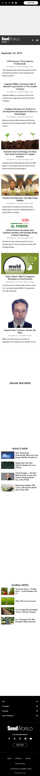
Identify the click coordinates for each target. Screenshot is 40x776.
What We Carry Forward (25, 601)
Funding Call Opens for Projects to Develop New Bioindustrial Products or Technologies (20, 111)
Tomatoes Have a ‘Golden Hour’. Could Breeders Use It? (26, 591)
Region (4, 41)
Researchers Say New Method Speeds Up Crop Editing (25, 465)
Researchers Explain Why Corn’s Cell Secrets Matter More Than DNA (26, 487)
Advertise (18, 758)
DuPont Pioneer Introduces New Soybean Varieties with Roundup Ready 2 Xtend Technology (20, 233)
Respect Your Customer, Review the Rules (20, 331)
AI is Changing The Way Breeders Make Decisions (25, 620)
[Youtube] (16, 2)
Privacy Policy (20, 763)
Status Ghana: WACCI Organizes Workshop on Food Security (20, 277)
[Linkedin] (12, 2)
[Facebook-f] (2, 2)
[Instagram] (9, 2)
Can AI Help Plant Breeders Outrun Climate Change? (26, 610)
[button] (37, 40)
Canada (5, 706)
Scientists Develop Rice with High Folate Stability (20, 199)
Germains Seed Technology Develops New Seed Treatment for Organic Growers (20, 154)
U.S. (3, 701)
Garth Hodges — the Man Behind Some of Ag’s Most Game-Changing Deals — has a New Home (26, 476)
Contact (28, 758)
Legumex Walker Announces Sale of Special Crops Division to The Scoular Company (20, 86)
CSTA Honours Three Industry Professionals (20, 62)
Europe (5, 711)
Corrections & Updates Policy (20, 769)
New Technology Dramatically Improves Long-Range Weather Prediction (26, 455)
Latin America (7, 715)
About (9, 758)
